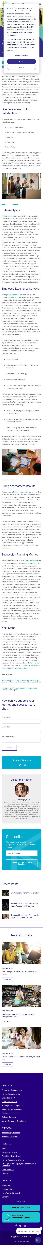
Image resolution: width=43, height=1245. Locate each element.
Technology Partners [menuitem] (11, 1133)
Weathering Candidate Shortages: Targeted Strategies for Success (18, 1015)
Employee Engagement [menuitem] (12, 1090)
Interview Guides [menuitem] (9, 1102)
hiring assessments (20, 492)
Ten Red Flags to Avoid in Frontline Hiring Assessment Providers (24, 904)
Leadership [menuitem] (7, 1189)
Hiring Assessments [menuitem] (11, 1094)
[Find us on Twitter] (20, 1225)
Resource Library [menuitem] (9, 1152)
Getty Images (15, 204)
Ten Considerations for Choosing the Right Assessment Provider (25, 916)
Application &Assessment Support (21, 1216)
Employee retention (9, 216)
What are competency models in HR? (25, 893)
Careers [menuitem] (5, 1197)
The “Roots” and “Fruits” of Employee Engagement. (19, 688)
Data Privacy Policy (21, 1241)
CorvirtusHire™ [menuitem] (8, 1098)
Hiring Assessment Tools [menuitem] (13, 1160)
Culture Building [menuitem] (9, 1117)
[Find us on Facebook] (16, 1225)
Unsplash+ (3, 204)
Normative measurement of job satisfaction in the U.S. (20, 680)
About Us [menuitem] (6, 1185)
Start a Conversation (21, 1208)
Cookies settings (21, 55)
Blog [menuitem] (4, 1148)
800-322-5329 (21, 1201)
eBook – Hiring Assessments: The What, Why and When (21, 1058)
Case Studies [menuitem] (8, 1170)
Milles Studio (15, 479)
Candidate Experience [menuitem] (11, 1156)
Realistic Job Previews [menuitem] (12, 1109)
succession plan (32, 561)
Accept (21, 61)
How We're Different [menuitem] (11, 1193)
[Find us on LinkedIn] (25, 1225)
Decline (21, 67)
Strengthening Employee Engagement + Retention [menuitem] (19, 1165)
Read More (7, 979)
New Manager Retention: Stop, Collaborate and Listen (19, 973)
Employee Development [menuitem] (12, 1106)
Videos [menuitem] (5, 1173)
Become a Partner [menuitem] (10, 1137)
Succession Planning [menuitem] (11, 1113)
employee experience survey (14, 295)
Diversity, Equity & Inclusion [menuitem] (14, 1121)
